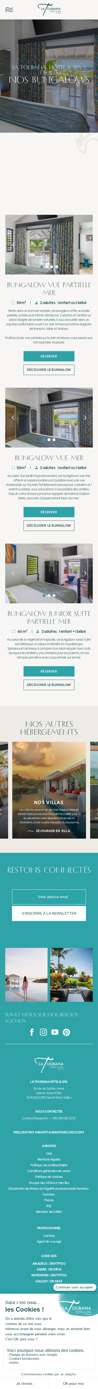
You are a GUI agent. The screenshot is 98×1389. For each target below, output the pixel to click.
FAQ (49, 1154)
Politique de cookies (49, 1177)
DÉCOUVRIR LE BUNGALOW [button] (49, 369)
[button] (12, 245)
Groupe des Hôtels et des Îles (49, 1183)
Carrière (49, 1236)
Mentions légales (49, 1159)
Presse (49, 1200)
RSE (49, 1206)
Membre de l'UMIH (49, 1212)
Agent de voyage (49, 1241)
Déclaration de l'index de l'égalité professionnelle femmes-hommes (49, 1192)
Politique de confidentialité (49, 1165)
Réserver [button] (49, 356)
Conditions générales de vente (49, 1171)
